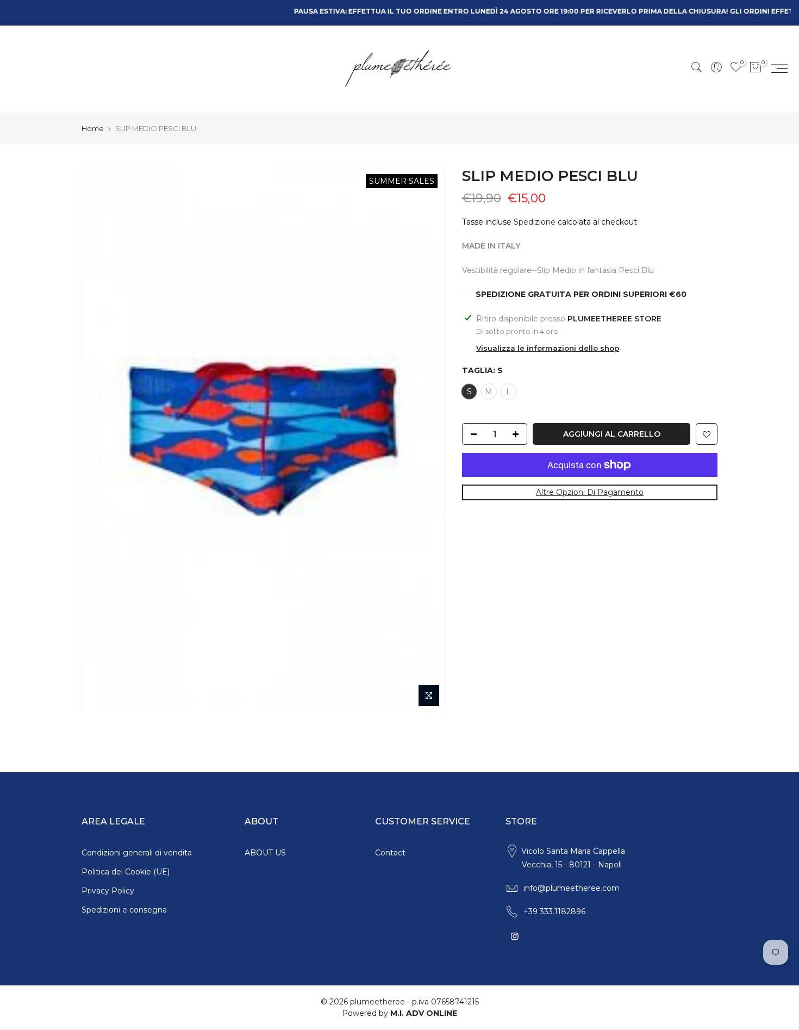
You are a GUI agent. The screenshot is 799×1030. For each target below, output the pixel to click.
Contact (390, 853)
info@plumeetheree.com (571, 888)
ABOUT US (265, 853)
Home (93, 128)
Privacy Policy (108, 891)
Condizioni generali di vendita (137, 853)
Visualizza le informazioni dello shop (547, 348)
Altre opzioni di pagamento (590, 492)
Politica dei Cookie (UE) (126, 872)
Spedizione (534, 222)
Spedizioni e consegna (124, 910)
